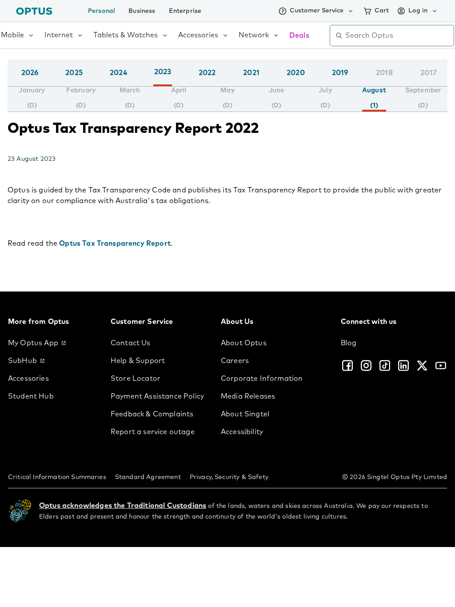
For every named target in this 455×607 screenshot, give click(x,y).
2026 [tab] (30, 72)
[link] (52, 343)
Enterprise (185, 11)
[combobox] (398, 35)
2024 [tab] (118, 72)
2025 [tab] (74, 72)
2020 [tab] (296, 72)
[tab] (32, 98)
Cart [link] (382, 11)
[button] (445, 82)
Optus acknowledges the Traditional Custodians (122, 505)
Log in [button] (417, 11)
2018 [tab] (384, 72)
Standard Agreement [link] (148, 477)
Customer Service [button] (316, 11)
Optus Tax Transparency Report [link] (115, 243)
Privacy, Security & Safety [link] (229, 477)
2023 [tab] (163, 72)
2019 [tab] (340, 72)
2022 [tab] (207, 72)
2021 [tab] (251, 72)
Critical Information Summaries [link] (57, 477)
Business (141, 11)
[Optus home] (34, 11)
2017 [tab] (428, 72)
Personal (101, 11)
